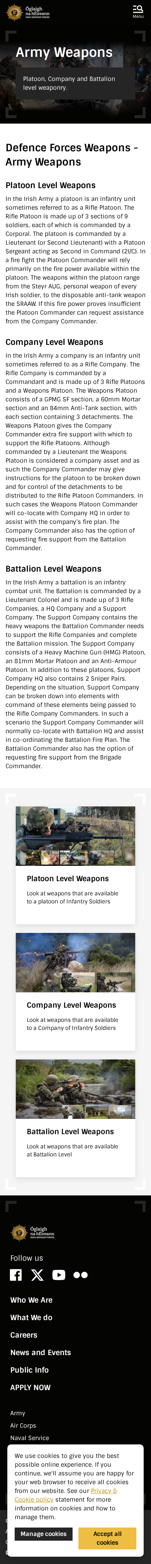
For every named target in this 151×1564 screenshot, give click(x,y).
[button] (138, 12)
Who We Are (31, 1300)
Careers (23, 1335)
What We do (31, 1317)
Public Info (29, 1370)
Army (17, 1413)
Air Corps (23, 1425)
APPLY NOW (30, 1387)
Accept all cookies (107, 1538)
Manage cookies (44, 1534)
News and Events (40, 1352)
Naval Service (29, 1438)
